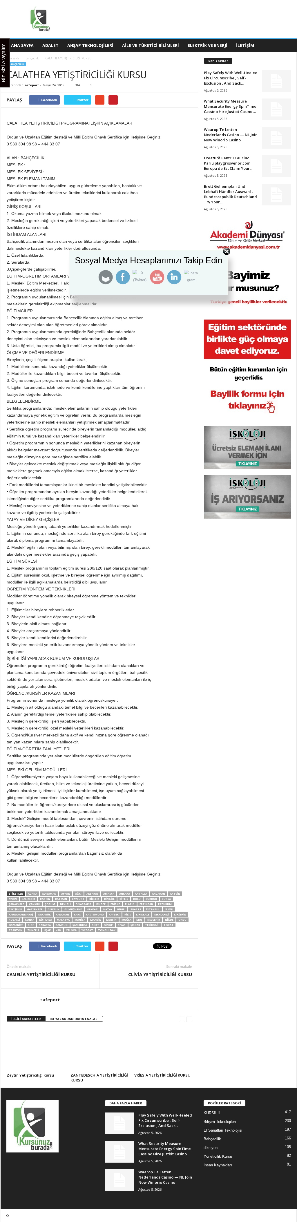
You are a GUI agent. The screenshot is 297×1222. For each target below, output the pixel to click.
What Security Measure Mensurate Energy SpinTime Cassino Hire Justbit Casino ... (230, 106)
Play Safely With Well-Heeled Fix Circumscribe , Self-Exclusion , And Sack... (231, 78)
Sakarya (45, 925)
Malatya (63, 920)
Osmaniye (16, 925)
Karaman (62, 914)
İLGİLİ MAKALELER (26, 1019)
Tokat (168, 925)
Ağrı (78, 893)
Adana (32, 893)
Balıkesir (28, 899)
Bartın (45, 899)
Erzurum (165, 904)
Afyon (65, 893)
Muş (139, 920)
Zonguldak (106, 930)
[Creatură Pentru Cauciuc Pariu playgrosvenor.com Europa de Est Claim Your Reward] (276, 166)
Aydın (13, 899)
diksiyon (211, 1148)
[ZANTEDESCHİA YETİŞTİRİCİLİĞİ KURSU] (99, 1049)
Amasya (108, 893)
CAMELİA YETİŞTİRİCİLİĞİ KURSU (41, 974)
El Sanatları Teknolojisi (223, 1130)
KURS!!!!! (212, 1113)
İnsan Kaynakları (218, 1165)
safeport (31, 85)
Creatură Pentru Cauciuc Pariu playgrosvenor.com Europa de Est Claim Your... (228, 163)
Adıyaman (49, 893)
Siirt (95, 925)
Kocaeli (14, 920)
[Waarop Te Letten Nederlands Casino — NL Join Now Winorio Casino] (276, 138)
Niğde (169, 920)
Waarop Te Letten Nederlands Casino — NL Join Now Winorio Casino (231, 135)
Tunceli (33, 930)
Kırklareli (161, 914)
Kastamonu (95, 914)
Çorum (50, 904)
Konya (29, 920)
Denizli (65, 904)
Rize (31, 925)
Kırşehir (180, 914)
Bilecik (94, 899)
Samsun (62, 925)
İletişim (245, 45)
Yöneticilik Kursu (218, 1156)
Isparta (135, 909)
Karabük (44, 914)
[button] (288, 45)
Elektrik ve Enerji (207, 45)
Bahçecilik (32, 58)
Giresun (53, 909)
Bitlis (123, 899)
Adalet (50, 45)
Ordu (182, 920)
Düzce (101, 904)
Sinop (108, 925)
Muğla (126, 920)
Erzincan (146, 904)
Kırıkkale (142, 914)
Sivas (122, 925)
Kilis (127, 914)
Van (58, 930)
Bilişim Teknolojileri (220, 1121)
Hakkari (92, 909)
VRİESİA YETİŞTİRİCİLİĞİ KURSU (162, 1075)
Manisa (80, 920)
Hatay (107, 909)
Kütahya (45, 920)
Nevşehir (153, 920)
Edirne (115, 904)
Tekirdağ (152, 925)
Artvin (175, 893)
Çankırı (34, 904)
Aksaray (92, 893)
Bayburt (78, 899)
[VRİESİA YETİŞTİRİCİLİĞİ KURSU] (163, 1049)
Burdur (151, 899)
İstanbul (153, 909)
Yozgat (87, 930)
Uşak (47, 930)
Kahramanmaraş (21, 914)
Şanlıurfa (80, 925)
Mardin (95, 920)
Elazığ (130, 904)
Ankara (124, 893)
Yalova (71, 930)
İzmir (169, 909)
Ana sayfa (13, 58)
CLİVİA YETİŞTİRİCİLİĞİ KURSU (160, 974)
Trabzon (15, 930)
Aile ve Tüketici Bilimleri (150, 45)
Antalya (141, 893)
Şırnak (135, 925)
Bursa (166, 899)
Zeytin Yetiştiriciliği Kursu (30, 1075)
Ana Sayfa (22, 45)
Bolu (137, 899)
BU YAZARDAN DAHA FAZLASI (74, 1019)
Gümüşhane (73, 909)
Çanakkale (16, 904)
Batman (61, 899)
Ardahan (158, 893)
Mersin (111, 920)
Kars (77, 914)
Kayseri (114, 914)
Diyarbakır (83, 904)
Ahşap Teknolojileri (90, 45)
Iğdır (121, 909)
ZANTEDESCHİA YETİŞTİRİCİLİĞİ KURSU (99, 1078)
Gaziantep (35, 909)
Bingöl (109, 899)
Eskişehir (15, 909)
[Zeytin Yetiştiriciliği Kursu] (36, 1049)
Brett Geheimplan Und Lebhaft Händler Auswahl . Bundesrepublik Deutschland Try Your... (230, 194)
